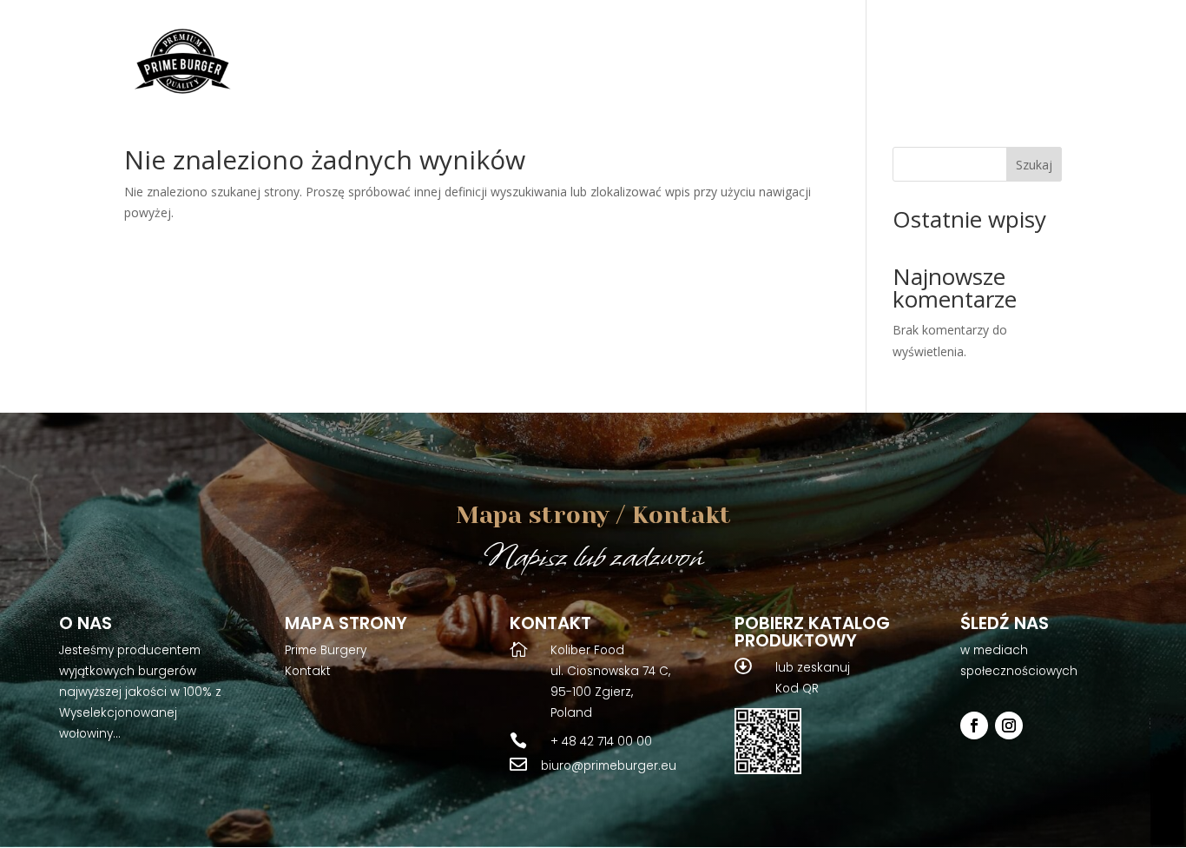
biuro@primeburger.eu (608, 766)
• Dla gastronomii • (898, 64)
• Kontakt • (1023, 64)
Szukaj (1034, 164)
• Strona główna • (595, 64)
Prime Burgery (325, 650)
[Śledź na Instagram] (1009, 725)
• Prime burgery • (738, 64)
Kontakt (308, 671)
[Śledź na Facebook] (974, 725)
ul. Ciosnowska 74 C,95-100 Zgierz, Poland (610, 692)
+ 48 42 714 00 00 (601, 741)
